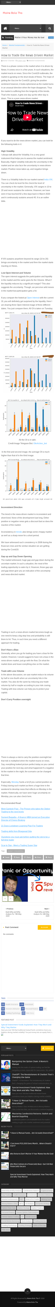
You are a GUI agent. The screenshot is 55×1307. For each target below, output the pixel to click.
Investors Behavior (47, 38)
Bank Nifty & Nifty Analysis (11, 1191)
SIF (45, 1009)
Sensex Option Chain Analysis (27, 1212)
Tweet (7, 857)
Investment (29, 1004)
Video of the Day (39, 1225)
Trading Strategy (25, 1225)
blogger (44, 927)
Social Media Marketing (10, 1221)
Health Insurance (12, 1004)
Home (4, 45)
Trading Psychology (13, 1013)
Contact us (49, 1048)
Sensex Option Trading (10, 1217)
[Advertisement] (27, 228)
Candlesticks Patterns (31, 1191)
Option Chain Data (8, 1208)
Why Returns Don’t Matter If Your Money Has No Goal (31, 1154)
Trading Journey (40, 1221)
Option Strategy (23, 1208)
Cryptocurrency (46, 1191)
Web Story (30, 1013)
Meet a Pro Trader (32, 1199)
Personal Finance (32, 1009)
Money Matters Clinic (9, 1204)
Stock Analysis (26, 1221)
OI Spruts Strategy (43, 1204)
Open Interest (33, 298)
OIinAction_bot (40, 443)
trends (19, 532)
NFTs (21, 1204)
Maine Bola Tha (32, 1298)
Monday (15, 782)
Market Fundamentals (17, 45)
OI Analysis (29, 1204)
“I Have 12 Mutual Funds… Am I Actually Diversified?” (32, 1133)
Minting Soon (46, 1199)
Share (17, 857)
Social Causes (31, 1217)
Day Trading (6, 1195)
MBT (22, 1199)
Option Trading (37, 1208)
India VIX (48, 179)
